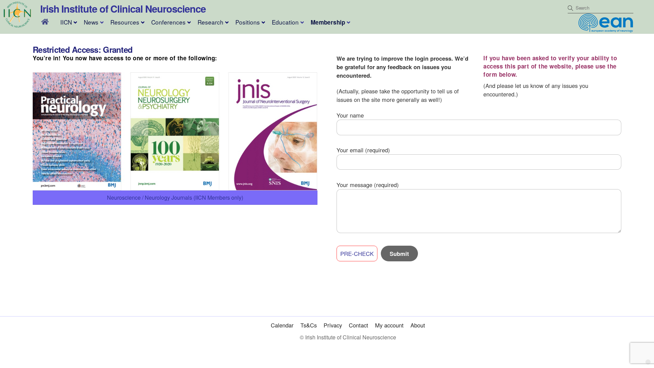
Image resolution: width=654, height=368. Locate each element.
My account (389, 325)
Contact (358, 325)
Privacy (333, 325)
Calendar (282, 325)
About (417, 325)
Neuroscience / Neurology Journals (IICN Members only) (175, 197)
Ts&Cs (308, 325)
